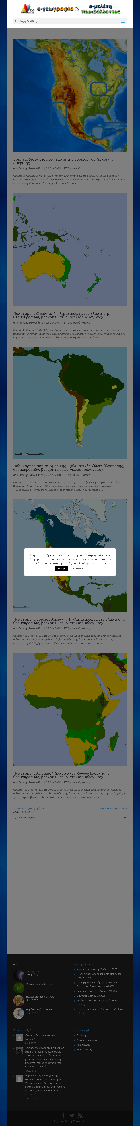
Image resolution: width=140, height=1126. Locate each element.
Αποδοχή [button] (61, 568)
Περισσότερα (77, 568)
